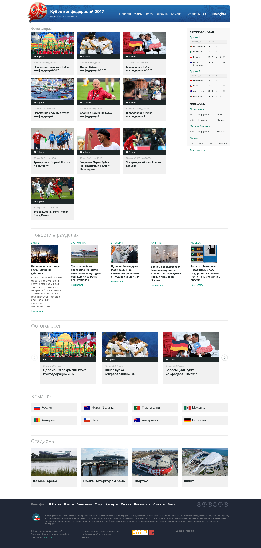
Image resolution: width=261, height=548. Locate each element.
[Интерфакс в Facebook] (204, 504)
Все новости (37, 311)
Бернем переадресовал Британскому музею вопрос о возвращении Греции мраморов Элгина (166, 273)
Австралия (198, 91)
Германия (198, 80)
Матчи (138, 14)
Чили (195, 85)
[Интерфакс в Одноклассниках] (220, 504)
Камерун (197, 96)
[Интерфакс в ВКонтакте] (210, 504)
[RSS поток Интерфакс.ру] (226, 504)
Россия (196, 57)
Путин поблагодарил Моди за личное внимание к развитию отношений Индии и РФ (126, 271)
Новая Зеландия (198, 63)
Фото (149, 14)
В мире (35, 243)
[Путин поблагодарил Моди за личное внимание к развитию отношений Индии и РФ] (124, 262)
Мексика (197, 51)
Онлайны (162, 14)
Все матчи (196, 150)
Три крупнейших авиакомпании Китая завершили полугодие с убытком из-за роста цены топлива (86, 273)
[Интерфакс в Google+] (215, 504)
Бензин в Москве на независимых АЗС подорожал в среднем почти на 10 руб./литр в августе (205, 273)
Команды (177, 14)
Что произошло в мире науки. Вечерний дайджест (46, 286)
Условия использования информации (101, 531)
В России (117, 243)
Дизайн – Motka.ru (185, 531)
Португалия (199, 46)
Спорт (99, 504)
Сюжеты (159, 504)
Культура (156, 243)
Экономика (78, 243)
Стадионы (193, 14)
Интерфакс (38, 504)
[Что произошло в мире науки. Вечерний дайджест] (44, 262)
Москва (196, 243)
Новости (125, 14)
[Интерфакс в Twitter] (199, 504)
